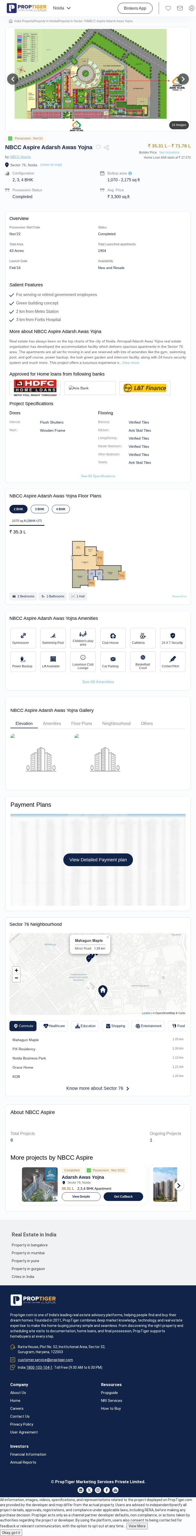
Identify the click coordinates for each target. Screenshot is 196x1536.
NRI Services (111, 1401)
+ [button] (16, 970)
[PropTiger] (26, 8)
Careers (16, 1409)
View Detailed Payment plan (98, 859)
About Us (18, 1393)
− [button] (16, 978)
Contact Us (20, 1416)
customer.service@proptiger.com (45, 1360)
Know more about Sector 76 (94, 1088)
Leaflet (146, 1013)
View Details (81, 1196)
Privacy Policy (21, 1424)
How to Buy (111, 1409)
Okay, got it (11, 1533)
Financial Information (28, 1454)
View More (137, 1526)
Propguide (109, 1393)
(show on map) (51, 165)
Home (15, 1401)
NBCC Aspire (20, 157)
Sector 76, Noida (23, 165)
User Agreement (24, 1432)
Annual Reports (23, 1462)
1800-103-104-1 (39, 1367)
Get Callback (123, 1196)
